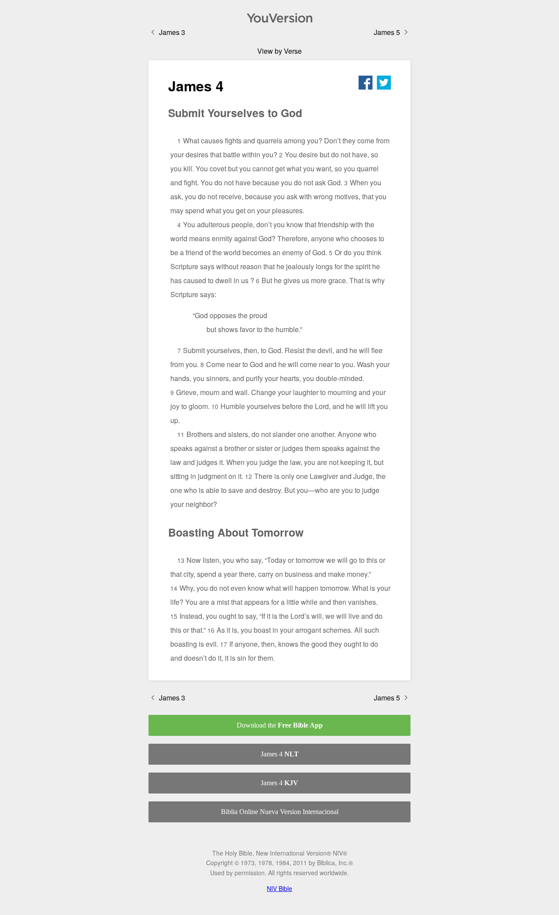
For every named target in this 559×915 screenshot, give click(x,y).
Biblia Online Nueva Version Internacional (279, 811)
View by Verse (279, 51)
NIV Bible (279, 888)
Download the (280, 725)
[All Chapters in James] (279, 18)
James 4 (280, 754)
